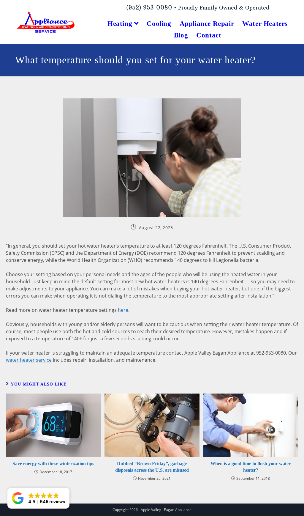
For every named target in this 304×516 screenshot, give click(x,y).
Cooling (159, 23)
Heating (120, 23)
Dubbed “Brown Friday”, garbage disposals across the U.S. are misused (152, 467)
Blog (181, 35)
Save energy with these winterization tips (53, 463)
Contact (208, 35)
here (123, 310)
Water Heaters (265, 23)
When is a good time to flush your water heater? (250, 467)
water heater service (29, 360)
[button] (38, 498)
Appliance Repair (207, 23)
